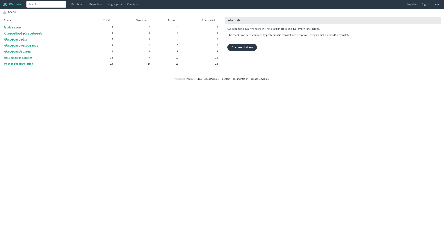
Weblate (15, 4)
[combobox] (46, 4)
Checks (131, 4)
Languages (113, 4)
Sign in (426, 4)
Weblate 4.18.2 (194, 79)
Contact (226, 79)
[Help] (437, 4)
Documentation (242, 47)
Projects (94, 4)
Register (412, 4)
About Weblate (212, 79)
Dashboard (77, 4)
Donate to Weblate (260, 79)
